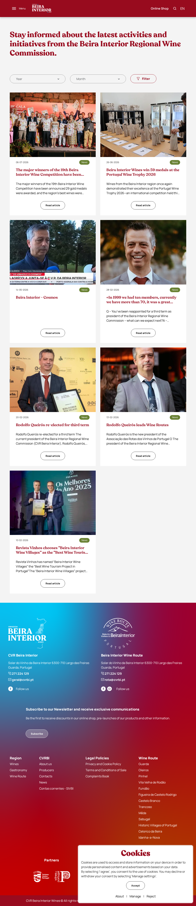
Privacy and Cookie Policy (103, 764)
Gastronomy (18, 770)
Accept (135, 885)
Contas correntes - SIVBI (56, 788)
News (43, 782)
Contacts (45, 776)
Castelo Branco (149, 801)
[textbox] (19, 79)
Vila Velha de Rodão (152, 782)
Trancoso (145, 807)
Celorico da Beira (150, 831)
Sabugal (144, 819)
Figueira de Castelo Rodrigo (157, 794)
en (182, 8)
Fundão (144, 788)
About (119, 896)
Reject (151, 896)
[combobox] (37, 79)
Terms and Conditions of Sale (106, 770)
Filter (146, 79)
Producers (46, 770)
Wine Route (18, 776)
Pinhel (143, 776)
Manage (135, 896)
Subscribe (37, 733)
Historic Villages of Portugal (158, 825)
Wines (14, 764)
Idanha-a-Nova (149, 837)
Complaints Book (97, 776)
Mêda (142, 813)
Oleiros (144, 770)
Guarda (144, 764)
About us (45, 764)
